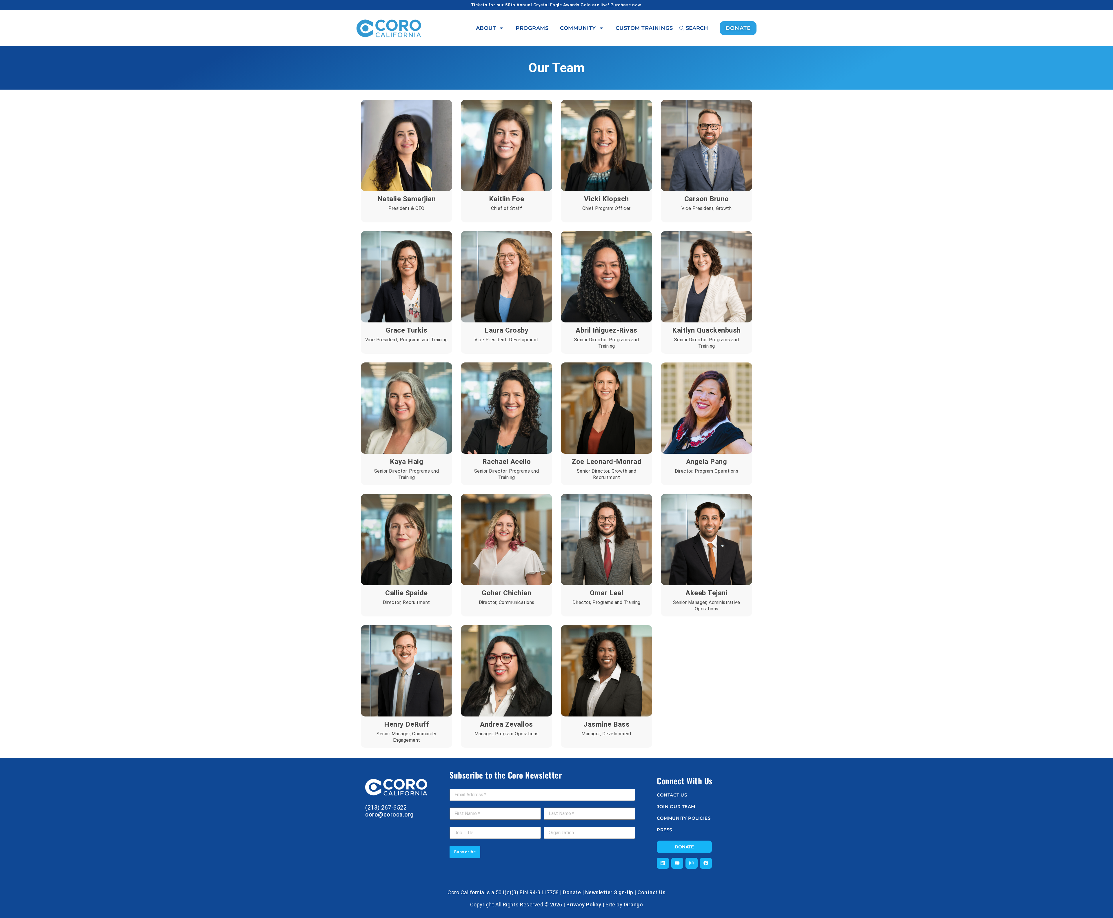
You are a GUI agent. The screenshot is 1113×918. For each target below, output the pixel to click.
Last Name (556, 804)
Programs (532, 28)
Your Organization (562, 823)
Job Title (459, 823)
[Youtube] (677, 863)
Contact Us (651, 892)
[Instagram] (691, 863)
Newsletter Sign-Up (609, 892)
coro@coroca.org (389, 814)
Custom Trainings (644, 28)
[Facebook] (706, 863)
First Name (462, 804)
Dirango (633, 904)
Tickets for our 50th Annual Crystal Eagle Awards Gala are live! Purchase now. (556, 5)
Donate (572, 892)
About (486, 28)
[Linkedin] (663, 863)
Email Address (465, 785)
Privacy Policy (583, 904)
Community (578, 28)
